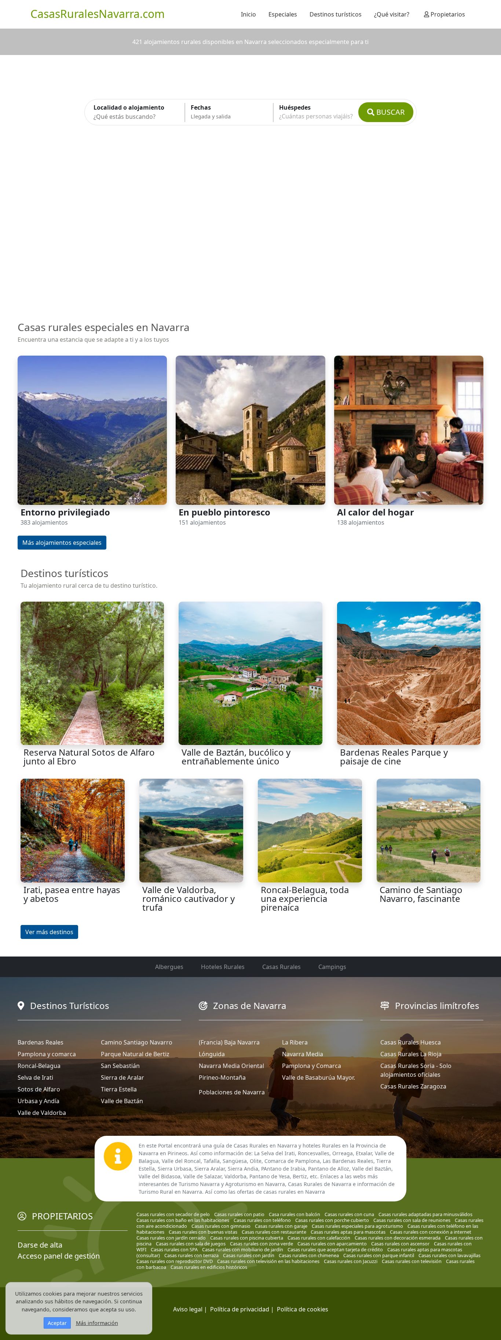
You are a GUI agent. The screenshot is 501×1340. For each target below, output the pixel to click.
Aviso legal (187, 1309)
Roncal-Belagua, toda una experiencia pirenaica (305, 898)
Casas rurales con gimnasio (221, 1226)
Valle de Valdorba (42, 1113)
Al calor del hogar (375, 512)
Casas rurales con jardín (248, 1255)
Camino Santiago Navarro (136, 1042)
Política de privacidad (239, 1309)
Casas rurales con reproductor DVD (174, 1261)
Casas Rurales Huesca (410, 1042)
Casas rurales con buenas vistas (203, 1232)
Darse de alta (40, 1245)
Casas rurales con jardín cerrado (171, 1237)
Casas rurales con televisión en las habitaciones (268, 1261)
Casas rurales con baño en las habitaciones (182, 1220)
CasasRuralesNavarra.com (97, 13)
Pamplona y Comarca (311, 1066)
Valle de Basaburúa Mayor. (318, 1077)
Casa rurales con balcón (294, 1214)
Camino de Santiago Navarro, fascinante (421, 894)
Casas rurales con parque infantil (378, 1255)
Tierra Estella (119, 1089)
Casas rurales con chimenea (309, 1255)
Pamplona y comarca (47, 1054)
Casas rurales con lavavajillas (449, 1255)
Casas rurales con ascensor (400, 1243)
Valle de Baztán (122, 1101)
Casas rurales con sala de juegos (191, 1243)
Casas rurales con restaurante (274, 1232)
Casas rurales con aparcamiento (332, 1243)
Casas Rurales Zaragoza (413, 1086)
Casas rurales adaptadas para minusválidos (425, 1214)
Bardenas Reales (40, 1042)
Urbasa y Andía (38, 1101)
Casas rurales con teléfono (262, 1220)
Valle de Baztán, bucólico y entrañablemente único (236, 756)
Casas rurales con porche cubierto (332, 1220)
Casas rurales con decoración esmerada (397, 1237)
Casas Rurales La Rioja (411, 1054)
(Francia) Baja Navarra (229, 1042)
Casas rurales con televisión (412, 1261)
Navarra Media (302, 1054)
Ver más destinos (49, 932)
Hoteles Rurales (223, 967)
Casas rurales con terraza (191, 1255)
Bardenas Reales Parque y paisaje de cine (394, 756)
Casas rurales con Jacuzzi (350, 1261)
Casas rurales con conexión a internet (430, 1232)
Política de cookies (302, 1309)
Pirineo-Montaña (222, 1077)
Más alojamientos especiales (62, 543)
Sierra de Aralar (122, 1077)
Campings (332, 967)
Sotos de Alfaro (39, 1089)
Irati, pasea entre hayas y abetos (71, 894)
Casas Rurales (281, 967)
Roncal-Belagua (39, 1066)
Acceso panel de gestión (59, 1256)
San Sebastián (120, 1066)
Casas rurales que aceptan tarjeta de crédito (335, 1249)
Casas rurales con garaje (281, 1226)
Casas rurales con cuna (349, 1214)
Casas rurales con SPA (174, 1249)
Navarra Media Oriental (231, 1066)
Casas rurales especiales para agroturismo (357, 1226)
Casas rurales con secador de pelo (173, 1214)
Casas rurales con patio (239, 1214)
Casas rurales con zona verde (261, 1243)
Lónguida (212, 1054)
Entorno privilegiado (65, 512)
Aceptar (57, 1322)
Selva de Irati (35, 1077)
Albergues (169, 967)
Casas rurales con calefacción (319, 1237)
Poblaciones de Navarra (232, 1092)
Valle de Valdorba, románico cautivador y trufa (188, 898)
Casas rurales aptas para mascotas (348, 1232)
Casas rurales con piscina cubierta (246, 1237)
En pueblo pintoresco (224, 512)
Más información (97, 1322)
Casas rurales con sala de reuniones (411, 1220)
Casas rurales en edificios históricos (209, 1267)
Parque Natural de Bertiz (135, 1054)
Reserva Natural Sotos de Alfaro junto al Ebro (89, 756)
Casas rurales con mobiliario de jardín (242, 1249)
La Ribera (295, 1042)
